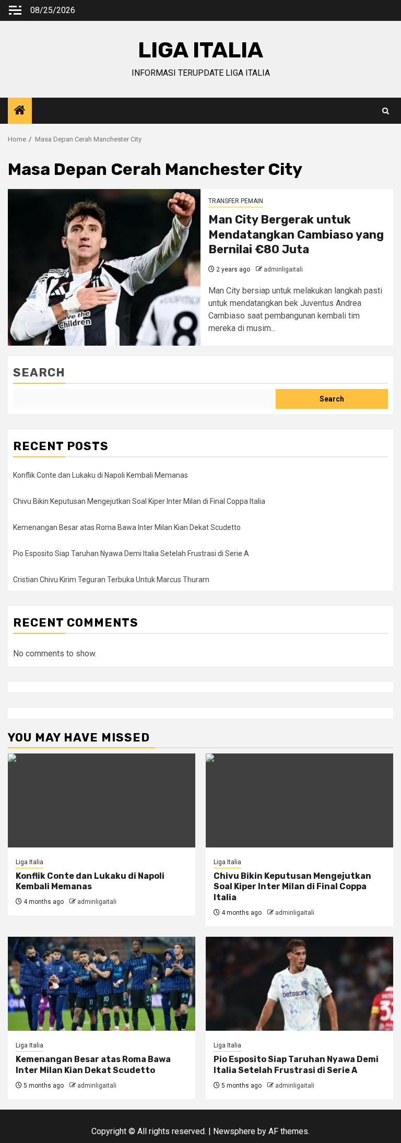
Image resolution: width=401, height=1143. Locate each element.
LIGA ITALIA (200, 50)
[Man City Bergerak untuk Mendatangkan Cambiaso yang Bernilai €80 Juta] (104, 267)
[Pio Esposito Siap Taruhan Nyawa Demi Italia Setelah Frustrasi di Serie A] (299, 984)
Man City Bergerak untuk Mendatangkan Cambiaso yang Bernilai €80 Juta (296, 234)
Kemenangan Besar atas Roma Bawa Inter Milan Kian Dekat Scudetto (127, 527)
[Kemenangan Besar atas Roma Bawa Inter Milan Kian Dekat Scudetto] (101, 984)
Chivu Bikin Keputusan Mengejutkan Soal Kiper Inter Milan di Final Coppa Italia (139, 501)
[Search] (385, 111)
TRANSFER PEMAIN (235, 201)
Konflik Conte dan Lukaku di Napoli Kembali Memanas (100, 475)
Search (39, 373)
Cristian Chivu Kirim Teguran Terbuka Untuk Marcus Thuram (111, 579)
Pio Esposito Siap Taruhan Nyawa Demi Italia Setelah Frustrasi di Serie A (131, 553)
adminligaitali (283, 269)
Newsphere (234, 1131)
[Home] (20, 111)
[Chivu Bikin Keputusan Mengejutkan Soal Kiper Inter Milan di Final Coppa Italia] (299, 800)
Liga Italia (29, 862)
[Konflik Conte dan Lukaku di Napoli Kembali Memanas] (101, 800)
